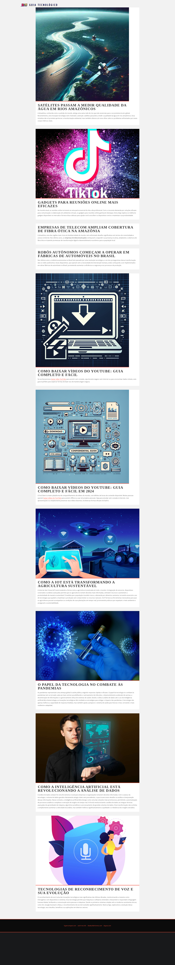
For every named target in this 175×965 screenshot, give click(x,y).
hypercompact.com (70, 926)
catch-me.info (82, 926)
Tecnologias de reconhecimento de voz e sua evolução (85, 891)
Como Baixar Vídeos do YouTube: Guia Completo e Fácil (80, 373)
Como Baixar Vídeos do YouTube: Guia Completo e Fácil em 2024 (80, 489)
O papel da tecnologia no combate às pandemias (80, 686)
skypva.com (107, 926)
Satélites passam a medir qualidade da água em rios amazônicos (82, 107)
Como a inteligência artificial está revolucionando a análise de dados (79, 789)
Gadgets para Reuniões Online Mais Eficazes (78, 204)
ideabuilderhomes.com (95, 926)
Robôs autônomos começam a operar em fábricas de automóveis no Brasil (83, 254)
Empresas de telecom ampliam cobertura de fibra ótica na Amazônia (85, 229)
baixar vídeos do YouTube (52, 498)
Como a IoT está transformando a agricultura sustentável (76, 584)
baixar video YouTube (58, 379)
